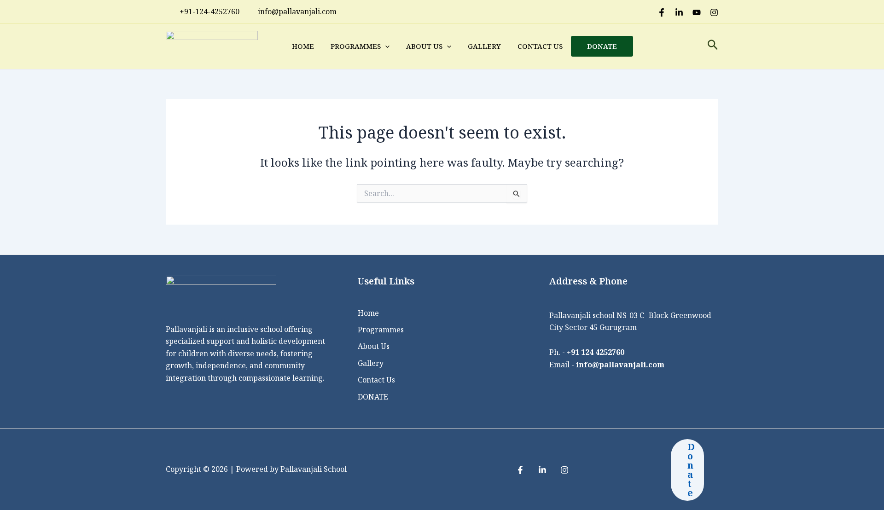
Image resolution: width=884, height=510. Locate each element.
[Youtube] (696, 12)
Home (303, 46)
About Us (424, 46)
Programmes (356, 46)
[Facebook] (661, 12)
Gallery (484, 46)
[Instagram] (714, 12)
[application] (385, 46)
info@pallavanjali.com (620, 364)
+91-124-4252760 (209, 11)
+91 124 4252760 (595, 352)
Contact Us (540, 46)
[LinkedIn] (679, 12)
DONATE (602, 46)
